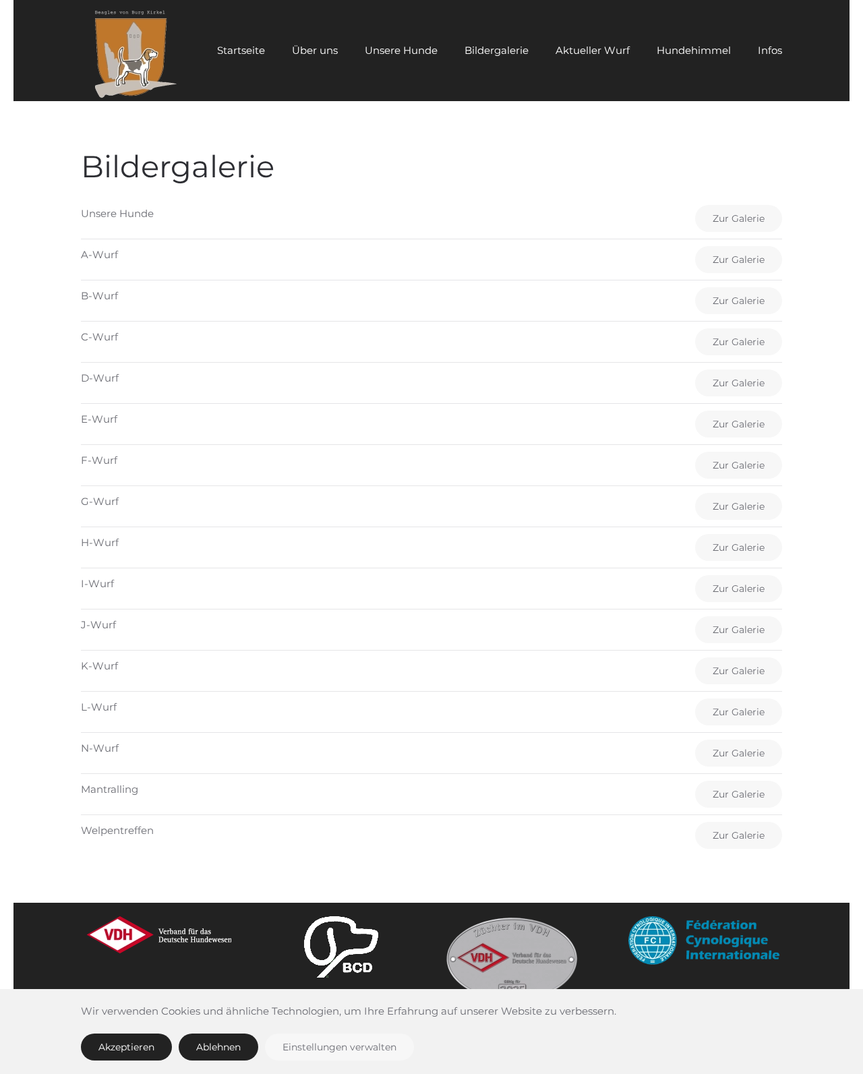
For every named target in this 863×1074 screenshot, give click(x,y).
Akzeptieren (126, 1047)
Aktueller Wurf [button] (593, 50)
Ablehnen (218, 1047)
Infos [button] (770, 50)
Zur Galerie (739, 218)
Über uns (315, 50)
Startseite (241, 50)
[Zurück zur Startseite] (131, 50)
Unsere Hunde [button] (401, 50)
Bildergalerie (497, 50)
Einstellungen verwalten (339, 1047)
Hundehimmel (694, 50)
